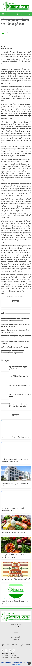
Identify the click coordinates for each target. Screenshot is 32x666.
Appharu (18, 664)
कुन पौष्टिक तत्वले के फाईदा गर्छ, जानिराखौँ (14, 533)
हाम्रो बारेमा (8, 645)
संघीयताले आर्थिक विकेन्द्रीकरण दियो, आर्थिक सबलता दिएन (16, 337)
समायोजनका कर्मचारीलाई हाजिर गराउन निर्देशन (20, 396)
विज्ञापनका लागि (14, 645)
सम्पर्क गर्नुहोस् (21, 645)
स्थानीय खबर (8, 33)
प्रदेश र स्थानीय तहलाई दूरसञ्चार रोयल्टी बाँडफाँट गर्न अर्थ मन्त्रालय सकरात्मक (15, 331)
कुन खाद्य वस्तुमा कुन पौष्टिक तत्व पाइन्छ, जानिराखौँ (16, 579)
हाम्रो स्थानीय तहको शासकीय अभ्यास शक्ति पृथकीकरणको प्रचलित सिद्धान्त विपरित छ (12, 352)
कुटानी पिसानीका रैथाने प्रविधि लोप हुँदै (19, 386)
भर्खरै (3, 313)
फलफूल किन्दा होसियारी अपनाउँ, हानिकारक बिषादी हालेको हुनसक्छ (14, 556)
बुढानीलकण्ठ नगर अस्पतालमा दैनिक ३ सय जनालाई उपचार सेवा (15, 343)
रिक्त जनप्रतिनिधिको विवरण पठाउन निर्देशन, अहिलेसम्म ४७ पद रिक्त (18, 405)
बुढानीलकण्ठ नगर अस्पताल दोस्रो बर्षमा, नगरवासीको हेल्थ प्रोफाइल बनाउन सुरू (15, 326)
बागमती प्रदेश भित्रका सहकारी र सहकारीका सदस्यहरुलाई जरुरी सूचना (13, 509)
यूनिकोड (28, 644)
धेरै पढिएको (5, 361)
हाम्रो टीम (3, 645)
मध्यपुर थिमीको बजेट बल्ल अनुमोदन (19, 376)
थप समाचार (15, 415)
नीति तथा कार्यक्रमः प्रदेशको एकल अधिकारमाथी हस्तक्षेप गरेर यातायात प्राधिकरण (15, 460)
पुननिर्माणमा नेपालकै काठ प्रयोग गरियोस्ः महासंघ (14, 347)
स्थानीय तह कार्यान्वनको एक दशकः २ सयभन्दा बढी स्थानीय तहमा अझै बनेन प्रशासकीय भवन (15, 320)
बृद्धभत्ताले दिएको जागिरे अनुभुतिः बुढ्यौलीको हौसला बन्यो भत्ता (18, 368)
